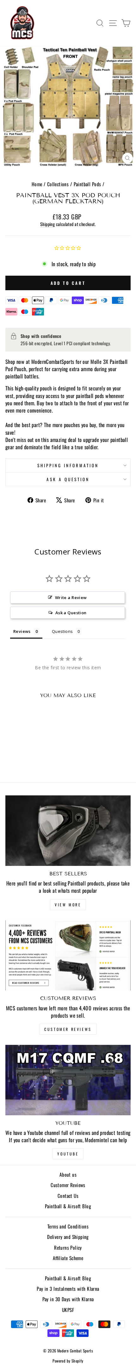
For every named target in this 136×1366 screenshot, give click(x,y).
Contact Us (68, 1195)
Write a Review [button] (71, 597)
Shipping (47, 224)
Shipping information (68, 465)
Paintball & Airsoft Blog (68, 1206)
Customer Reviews (68, 1029)
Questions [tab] (62, 631)
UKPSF (68, 1309)
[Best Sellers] (68, 830)
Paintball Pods (87, 184)
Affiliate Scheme (68, 1257)
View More (68, 904)
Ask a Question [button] (71, 613)
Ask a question (68, 479)
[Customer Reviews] (68, 955)
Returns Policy (68, 1247)
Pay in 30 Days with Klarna (68, 1299)
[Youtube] (68, 1080)
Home (37, 184)
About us (68, 1174)
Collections (58, 184)
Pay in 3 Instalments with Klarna (68, 1288)
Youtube (67, 1153)
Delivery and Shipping (68, 1236)
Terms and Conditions (68, 1226)
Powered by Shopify (68, 1361)
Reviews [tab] (22, 631)
